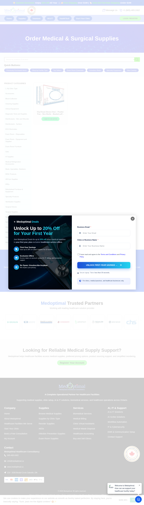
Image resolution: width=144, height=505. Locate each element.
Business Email (83, 227)
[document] (72, 252)
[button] (132, 218)
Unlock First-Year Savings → (101, 265)
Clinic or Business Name (87, 240)
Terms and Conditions (108, 254)
